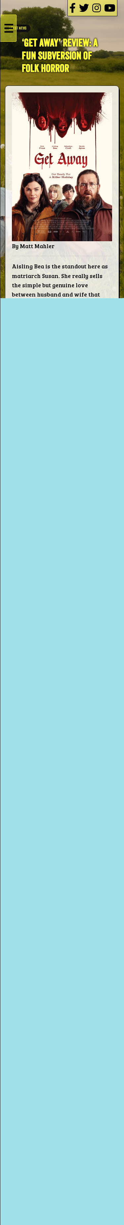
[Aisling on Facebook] (72, 8)
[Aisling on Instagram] (96, 8)
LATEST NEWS (17, 28)
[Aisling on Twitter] (84, 8)
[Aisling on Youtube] (109, 8)
